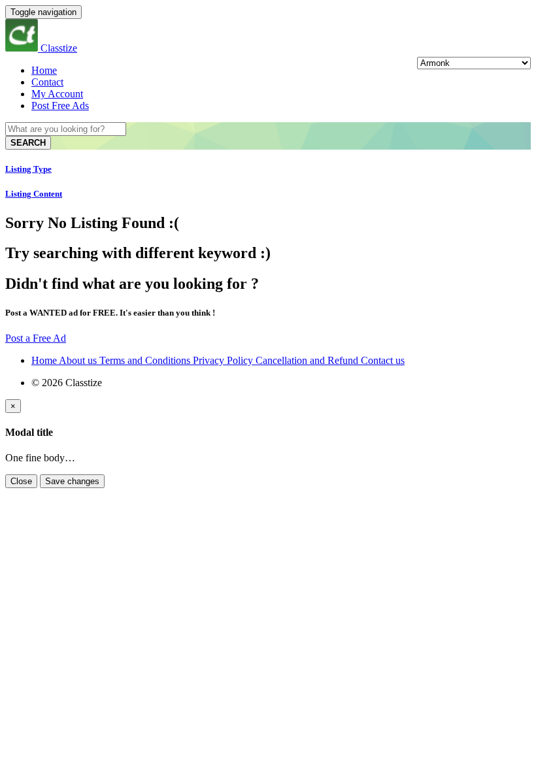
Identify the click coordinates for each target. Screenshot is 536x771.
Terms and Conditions (146, 360)
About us (79, 360)
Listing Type (28, 169)
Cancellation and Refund (308, 360)
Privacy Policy (224, 360)
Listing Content (33, 194)
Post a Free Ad (35, 338)
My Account (57, 93)
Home (44, 70)
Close (21, 481)
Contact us (383, 360)
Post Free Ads (60, 105)
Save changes (72, 481)
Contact (47, 82)
